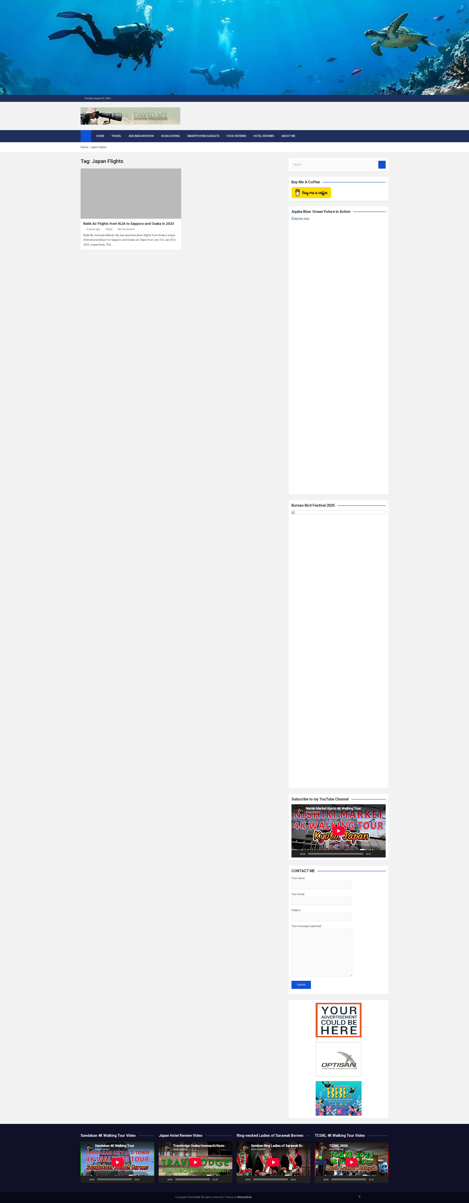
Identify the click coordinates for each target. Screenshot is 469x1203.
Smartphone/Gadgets (203, 136)
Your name (298, 878)
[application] (338, 830)
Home (100, 136)
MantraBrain (244, 1197)
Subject (295, 910)
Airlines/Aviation (141, 136)
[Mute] (375, 854)
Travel (116, 136)
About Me (288, 136)
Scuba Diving (170, 136)
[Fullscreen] (381, 854)
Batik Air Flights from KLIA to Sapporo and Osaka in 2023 (128, 223)
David (109, 229)
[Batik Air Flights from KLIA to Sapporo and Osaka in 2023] (131, 193)
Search (382, 165)
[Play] (296, 854)
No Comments (126, 229)
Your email (297, 894)
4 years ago (93, 229)
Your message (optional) (306, 926)
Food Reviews (236, 136)
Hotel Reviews (263, 136)
